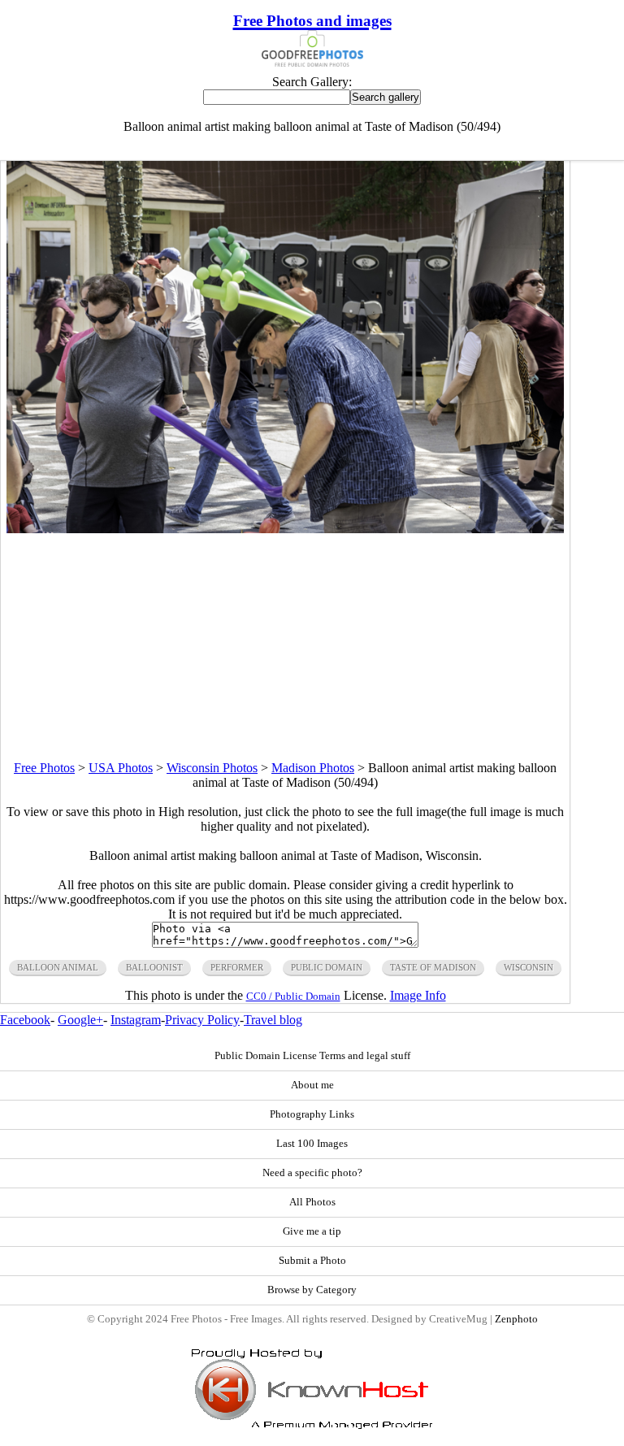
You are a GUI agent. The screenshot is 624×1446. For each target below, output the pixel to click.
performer (236, 967)
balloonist (154, 967)
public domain (326, 967)
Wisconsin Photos (212, 768)
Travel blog (273, 1020)
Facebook (25, 1020)
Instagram (135, 1020)
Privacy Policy (202, 1020)
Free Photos (44, 768)
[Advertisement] (285, 647)
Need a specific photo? (312, 1173)
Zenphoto (516, 1319)
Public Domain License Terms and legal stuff (312, 1056)
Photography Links (312, 1114)
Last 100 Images (312, 1143)
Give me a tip (312, 1231)
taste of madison (433, 967)
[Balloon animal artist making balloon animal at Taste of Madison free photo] (285, 529)
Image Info (418, 995)
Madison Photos (312, 768)
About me (312, 1085)
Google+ (80, 1020)
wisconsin (528, 967)
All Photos (312, 1202)
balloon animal (57, 967)
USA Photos (121, 768)
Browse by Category (312, 1290)
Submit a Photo (312, 1260)
